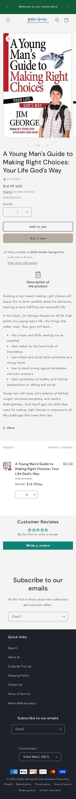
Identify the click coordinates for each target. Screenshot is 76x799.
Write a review (38, 545)
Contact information (50, 790)
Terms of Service (19, 694)
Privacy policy (42, 784)
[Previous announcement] (7, 6)
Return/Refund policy (22, 703)
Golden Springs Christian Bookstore (36, 779)
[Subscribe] (63, 616)
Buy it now (38, 238)
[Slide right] (47, 145)
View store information (22, 263)
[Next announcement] (68, 6)
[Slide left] (29, 145)
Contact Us (15, 685)
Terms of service (63, 784)
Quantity (8, 204)
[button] (8, 20)
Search (12, 648)
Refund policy (23, 784)
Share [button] (11, 428)
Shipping (7, 191)
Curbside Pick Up (19, 666)
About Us (14, 657)
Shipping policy (27, 790)
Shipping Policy (18, 675)
